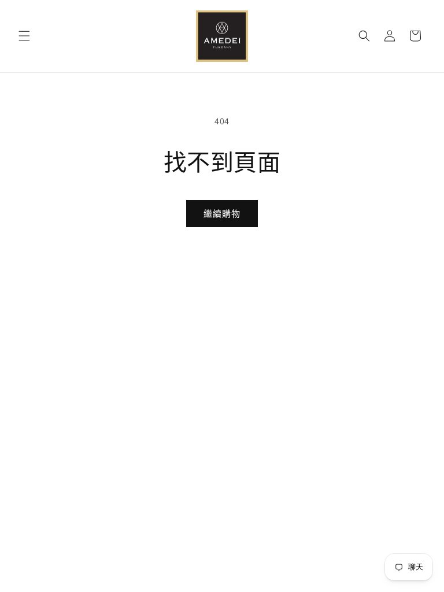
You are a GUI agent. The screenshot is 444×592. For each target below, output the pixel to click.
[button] (24, 36)
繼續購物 (222, 213)
